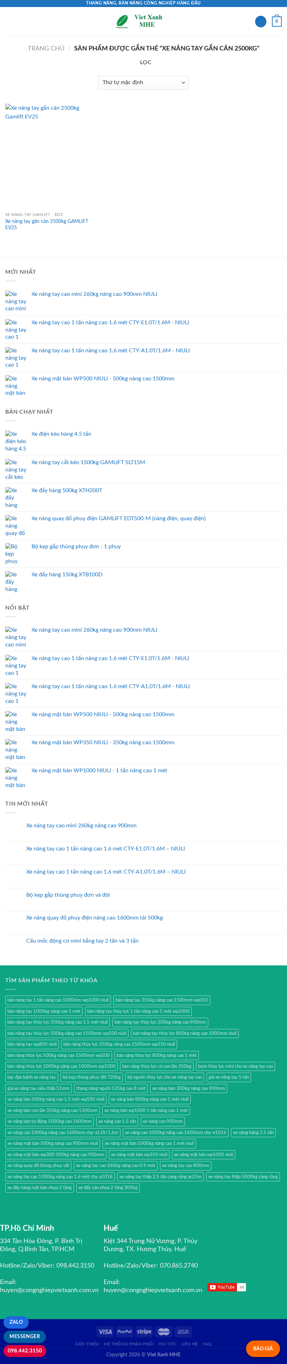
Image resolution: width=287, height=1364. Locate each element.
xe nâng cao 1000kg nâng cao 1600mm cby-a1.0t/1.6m (62, 1133)
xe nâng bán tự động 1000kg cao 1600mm (49, 1121)
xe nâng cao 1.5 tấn (117, 1121)
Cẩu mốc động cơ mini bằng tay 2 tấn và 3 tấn (82, 941)
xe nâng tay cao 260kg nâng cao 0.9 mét (115, 1165)
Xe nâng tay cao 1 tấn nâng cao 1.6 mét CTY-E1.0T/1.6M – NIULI (105, 848)
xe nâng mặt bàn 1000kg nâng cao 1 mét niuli (149, 1143)
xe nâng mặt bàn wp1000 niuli (203, 1155)
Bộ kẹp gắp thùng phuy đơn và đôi (68, 895)
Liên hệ (189, 1344)
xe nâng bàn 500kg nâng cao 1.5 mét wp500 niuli (55, 1099)
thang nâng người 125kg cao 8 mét (111, 1088)
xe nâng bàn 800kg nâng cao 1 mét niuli (150, 1099)
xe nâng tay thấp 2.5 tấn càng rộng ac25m (160, 1177)
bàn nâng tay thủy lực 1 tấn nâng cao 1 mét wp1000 (138, 1011)
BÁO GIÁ (263, 1348)
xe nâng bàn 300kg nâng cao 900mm (188, 1088)
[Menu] (9, 21)
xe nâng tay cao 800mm (185, 1165)
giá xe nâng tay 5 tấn (229, 1077)
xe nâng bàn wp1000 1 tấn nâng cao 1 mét (146, 1110)
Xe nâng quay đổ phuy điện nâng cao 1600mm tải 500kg (94, 918)
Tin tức (167, 1344)
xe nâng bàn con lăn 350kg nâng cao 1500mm (52, 1110)
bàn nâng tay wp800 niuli (32, 1044)
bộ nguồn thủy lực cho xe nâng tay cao (164, 1077)
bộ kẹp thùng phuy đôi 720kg (92, 1077)
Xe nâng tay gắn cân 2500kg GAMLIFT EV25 (46, 225)
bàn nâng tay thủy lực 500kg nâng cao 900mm (160, 1022)
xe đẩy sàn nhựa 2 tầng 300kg (108, 1188)
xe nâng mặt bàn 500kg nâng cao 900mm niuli (52, 1143)
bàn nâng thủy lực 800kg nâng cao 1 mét (157, 1055)
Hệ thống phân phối (129, 1344)
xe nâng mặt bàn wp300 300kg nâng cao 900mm (55, 1155)
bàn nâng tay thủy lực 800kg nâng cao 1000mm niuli (185, 1033)
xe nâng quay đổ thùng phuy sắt (38, 1165)
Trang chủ (46, 48)
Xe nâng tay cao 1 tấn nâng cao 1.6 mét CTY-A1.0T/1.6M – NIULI (106, 872)
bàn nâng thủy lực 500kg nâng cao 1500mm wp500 (58, 1055)
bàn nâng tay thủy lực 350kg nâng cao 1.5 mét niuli (57, 1022)
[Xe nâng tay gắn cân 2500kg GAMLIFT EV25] (49, 156)
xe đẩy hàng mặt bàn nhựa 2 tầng (39, 1188)
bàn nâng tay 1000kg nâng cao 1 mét (43, 1011)
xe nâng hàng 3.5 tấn (253, 1133)
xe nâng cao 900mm (163, 1121)
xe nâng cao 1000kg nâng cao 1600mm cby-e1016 (175, 1133)
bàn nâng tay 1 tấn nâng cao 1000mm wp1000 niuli (58, 1000)
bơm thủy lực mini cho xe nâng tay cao (235, 1066)
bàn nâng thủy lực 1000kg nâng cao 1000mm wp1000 (61, 1066)
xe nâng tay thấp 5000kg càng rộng (243, 1177)
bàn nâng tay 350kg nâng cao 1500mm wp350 (161, 1000)
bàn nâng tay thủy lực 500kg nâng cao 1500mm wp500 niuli (66, 1033)
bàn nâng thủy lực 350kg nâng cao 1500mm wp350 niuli (119, 1044)
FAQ (207, 1344)
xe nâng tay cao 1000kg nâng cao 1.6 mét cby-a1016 (60, 1177)
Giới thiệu (87, 1344)
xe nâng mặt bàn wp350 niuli (139, 1155)
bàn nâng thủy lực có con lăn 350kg (156, 1066)
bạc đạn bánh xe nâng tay (31, 1077)
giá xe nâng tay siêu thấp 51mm (38, 1088)
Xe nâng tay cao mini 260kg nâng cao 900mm (81, 825)
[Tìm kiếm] (260, 21)
